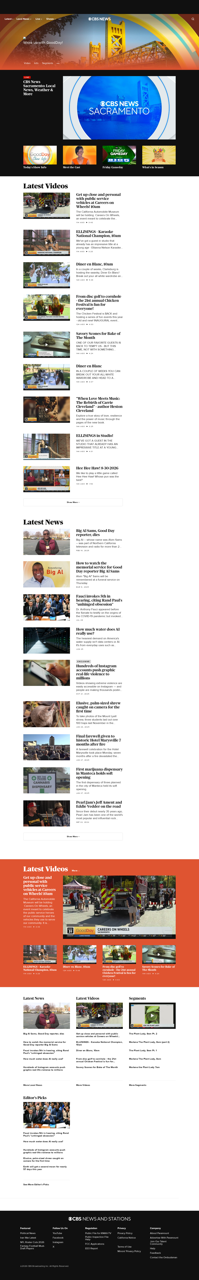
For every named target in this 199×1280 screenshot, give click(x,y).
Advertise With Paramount (164, 1238)
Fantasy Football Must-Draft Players (32, 1247)
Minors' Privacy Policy (129, 1251)
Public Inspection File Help (97, 1238)
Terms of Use (125, 1247)
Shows (50, 19)
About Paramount (159, 1233)
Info (36, 63)
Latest (8, 19)
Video (27, 63)
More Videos (83, 1085)
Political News (27, 1233)
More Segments (137, 1085)
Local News (23, 19)
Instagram (58, 1242)
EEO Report (91, 1248)
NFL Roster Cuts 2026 (32, 1242)
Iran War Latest (28, 1238)
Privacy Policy (125, 1233)
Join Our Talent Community (158, 1242)
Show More (72, 502)
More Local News (32, 1085)
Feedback (155, 1253)
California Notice (127, 1238)
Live (38, 19)
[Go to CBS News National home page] (99, 19)
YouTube (57, 1233)
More (75, 870)
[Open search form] (193, 19)
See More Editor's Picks (36, 1184)
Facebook (58, 1238)
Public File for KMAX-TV (98, 1233)
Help (152, 1248)
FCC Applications (94, 1244)
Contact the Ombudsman (163, 1257)
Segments (47, 63)
